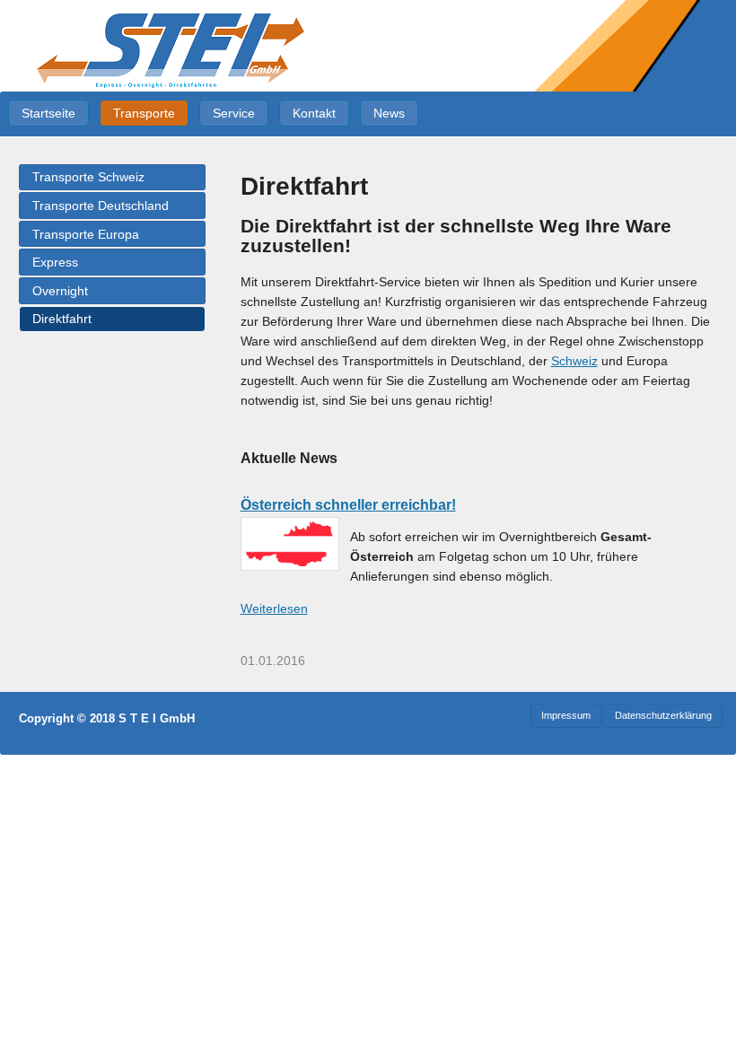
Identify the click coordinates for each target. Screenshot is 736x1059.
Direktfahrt (62, 318)
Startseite (48, 113)
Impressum (566, 715)
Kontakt (314, 113)
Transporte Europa (85, 234)
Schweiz (574, 361)
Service (234, 113)
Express (55, 262)
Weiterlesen (274, 608)
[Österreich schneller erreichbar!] (290, 544)
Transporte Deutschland (100, 205)
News (389, 113)
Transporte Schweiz (88, 177)
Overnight (60, 291)
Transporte (144, 113)
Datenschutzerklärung (663, 715)
